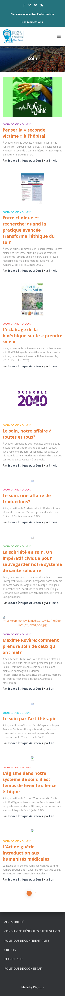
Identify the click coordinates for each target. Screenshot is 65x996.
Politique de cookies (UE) (23, 968)
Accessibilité (14, 922)
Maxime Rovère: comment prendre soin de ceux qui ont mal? (31, 646)
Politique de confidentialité (26, 941)
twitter (35, 6)
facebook (24, 6)
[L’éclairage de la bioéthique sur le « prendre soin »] (32, 300)
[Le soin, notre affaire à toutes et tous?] (32, 398)
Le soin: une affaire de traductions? (27, 498)
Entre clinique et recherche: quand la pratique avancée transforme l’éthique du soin (29, 230)
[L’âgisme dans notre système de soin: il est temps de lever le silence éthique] (32, 758)
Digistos (38, 987)
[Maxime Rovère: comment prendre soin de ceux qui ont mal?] (32, 622)
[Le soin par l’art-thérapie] (32, 703)
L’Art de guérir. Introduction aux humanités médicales (26, 853)
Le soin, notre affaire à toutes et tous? (27, 434)
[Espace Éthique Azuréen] (14, 36)
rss (41, 6)
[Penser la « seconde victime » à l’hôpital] (32, 97)
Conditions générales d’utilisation (32, 931)
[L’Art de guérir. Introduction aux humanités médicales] (32, 831)
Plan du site (13, 959)
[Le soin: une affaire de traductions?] (32, 480)
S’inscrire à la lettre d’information (32, 14)
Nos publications (32, 22)
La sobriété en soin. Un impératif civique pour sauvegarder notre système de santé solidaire (32, 561)
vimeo (29, 6)
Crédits (10, 950)
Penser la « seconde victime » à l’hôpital (24, 133)
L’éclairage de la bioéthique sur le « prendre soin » (32, 335)
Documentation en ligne (17, 124)
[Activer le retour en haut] (58, 989)
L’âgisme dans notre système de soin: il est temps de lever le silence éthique (30, 782)
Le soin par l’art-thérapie (30, 718)
